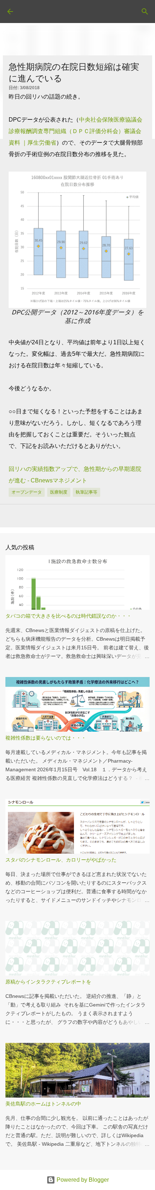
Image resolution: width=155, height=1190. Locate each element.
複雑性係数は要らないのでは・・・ (45, 738)
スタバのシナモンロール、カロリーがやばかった (60, 860)
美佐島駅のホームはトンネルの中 (43, 1104)
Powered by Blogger (82, 1180)
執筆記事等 (86, 492)
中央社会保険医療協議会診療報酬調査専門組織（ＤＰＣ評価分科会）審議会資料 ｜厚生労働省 (75, 131)
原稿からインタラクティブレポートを (48, 982)
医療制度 (58, 492)
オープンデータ (27, 492)
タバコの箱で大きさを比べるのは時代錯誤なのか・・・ (68, 616)
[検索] (145, 11)
